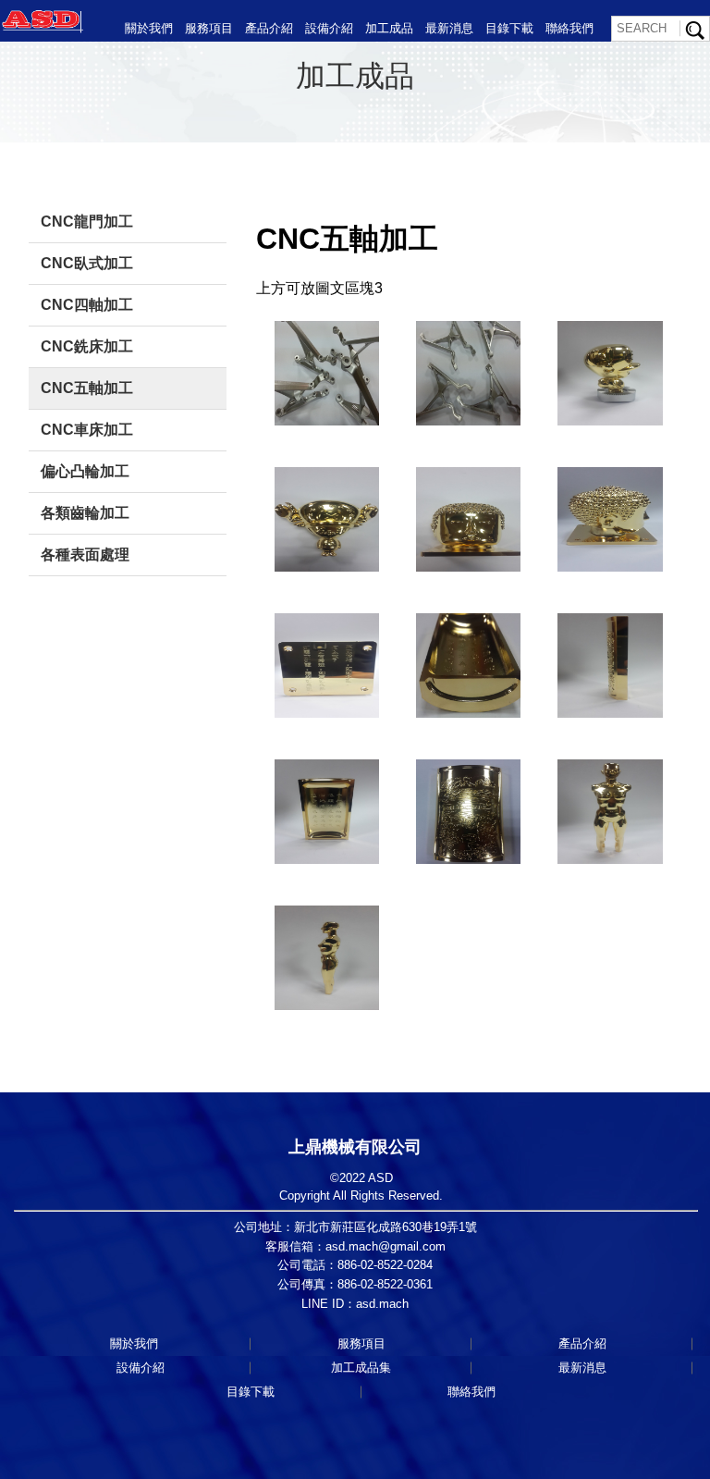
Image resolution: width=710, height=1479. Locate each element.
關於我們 (149, 28)
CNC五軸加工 (87, 388)
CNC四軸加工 (87, 305)
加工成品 (389, 28)
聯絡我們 (569, 28)
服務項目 (209, 28)
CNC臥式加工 (87, 263)
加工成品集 (361, 1367)
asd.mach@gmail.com (385, 1246)
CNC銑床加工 (87, 346)
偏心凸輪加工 (85, 471)
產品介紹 (269, 28)
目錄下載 (509, 28)
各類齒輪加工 (85, 513)
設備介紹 (329, 28)
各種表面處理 (85, 554)
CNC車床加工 (87, 430)
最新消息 (449, 28)
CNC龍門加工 (87, 221)
